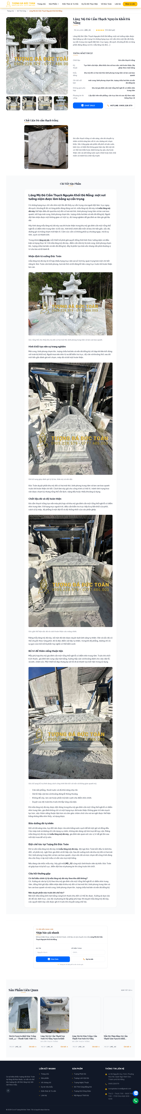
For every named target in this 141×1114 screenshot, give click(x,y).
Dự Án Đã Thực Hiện (90, 4)
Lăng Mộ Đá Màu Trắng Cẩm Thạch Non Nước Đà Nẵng (84, 1037)
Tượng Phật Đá (80, 1074)
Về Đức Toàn (106, 4)
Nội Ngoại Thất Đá (81, 1095)
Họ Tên (38, 948)
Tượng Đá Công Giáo (82, 1091)
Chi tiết (32, 1047)
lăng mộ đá (44, 240)
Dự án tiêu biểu (47, 1087)
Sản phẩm (45, 1078)
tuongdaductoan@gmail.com (119, 1089)
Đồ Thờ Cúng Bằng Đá (83, 1087)
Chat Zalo (54, 959)
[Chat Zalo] (136, 1093)
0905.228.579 (113, 1084)
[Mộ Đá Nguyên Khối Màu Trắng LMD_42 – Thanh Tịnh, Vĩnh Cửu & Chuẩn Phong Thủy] (23, 1015)
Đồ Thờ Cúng (21, 11)
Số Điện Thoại (76, 948)
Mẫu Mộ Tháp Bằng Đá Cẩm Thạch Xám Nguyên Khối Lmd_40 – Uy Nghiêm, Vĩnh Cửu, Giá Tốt (118, 1037)
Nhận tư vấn (130, 4)
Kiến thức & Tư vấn (48, 1091)
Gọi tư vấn (89, 959)
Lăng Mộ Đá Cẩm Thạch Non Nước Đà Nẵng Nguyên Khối (53, 1037)
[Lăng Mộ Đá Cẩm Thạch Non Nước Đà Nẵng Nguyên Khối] (54, 1015)
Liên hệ (118, 4)
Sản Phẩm (53, 4)
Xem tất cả (126, 990)
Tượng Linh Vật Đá (81, 1078)
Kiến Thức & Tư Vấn (70, 4)
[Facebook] (8, 1091)
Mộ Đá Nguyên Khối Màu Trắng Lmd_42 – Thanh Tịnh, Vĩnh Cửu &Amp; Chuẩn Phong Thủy (23, 1037)
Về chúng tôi (46, 1082)
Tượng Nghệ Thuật (81, 1082)
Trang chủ (41, 4)
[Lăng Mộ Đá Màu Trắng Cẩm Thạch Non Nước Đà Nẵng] (86, 1015)
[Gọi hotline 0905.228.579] (136, 1101)
